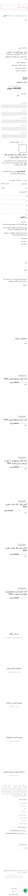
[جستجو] (0, 6)
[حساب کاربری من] (1, 2)
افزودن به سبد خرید (14, 142)
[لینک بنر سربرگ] (14, 448)
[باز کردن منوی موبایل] (26, 2)
